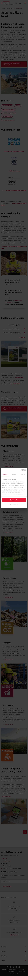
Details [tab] (14, 474)
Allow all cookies (14, 500)
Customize (13, 504)
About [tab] (23, 474)
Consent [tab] (5, 474)
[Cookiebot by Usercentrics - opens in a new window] (20, 470)
